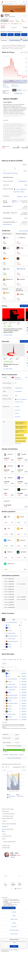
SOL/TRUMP (24, 681)
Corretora (23, 34)
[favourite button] (22, 15)
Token (25, 185)
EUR (25, 170)
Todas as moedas (14, 919)
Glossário (14, 922)
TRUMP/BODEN (25, 692)
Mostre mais (5, 120)
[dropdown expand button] (26, 15)
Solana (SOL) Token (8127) (20, 431)
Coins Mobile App (18, 391)
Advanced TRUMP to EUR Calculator (10, 173)
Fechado (14, 946)
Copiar (26, 377)
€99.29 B (25, 4)
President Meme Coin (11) (21, 438)
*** (18, 719)
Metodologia (14, 926)
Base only (22, 754)
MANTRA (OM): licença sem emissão (10, 365)
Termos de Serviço (14, 933)
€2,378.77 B (10, 4)
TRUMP (24, 164)
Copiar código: (5, 897)
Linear (14, 90)
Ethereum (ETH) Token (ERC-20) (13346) (20, 423)
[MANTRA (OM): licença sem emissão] (13, 350)
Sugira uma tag (18, 443)
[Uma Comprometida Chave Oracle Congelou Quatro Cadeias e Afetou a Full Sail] (13, 314)
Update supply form (7, 224)
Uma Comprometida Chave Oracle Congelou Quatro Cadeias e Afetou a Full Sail (12, 330)
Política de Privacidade (14, 930)
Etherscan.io (20, 196)
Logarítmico (19, 90)
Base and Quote (14, 754)
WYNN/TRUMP (24, 708)
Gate (9, 676)
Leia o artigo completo (7, 335)
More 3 (25, 196)
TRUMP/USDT (24, 673)
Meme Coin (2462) (19, 435)
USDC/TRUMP (24, 706)
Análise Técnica (19, 93)
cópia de (24, 189)
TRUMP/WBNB (24, 684)
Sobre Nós (14, 912)
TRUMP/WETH (24, 714)
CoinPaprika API (5, 93)
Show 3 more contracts (19, 191)
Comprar (10, 34)
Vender (17, 34)
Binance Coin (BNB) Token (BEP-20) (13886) (21, 427)
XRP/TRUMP (24, 719)
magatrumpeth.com (22, 181)
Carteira (3, 34)
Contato (14, 915)
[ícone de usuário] (24, 2)
